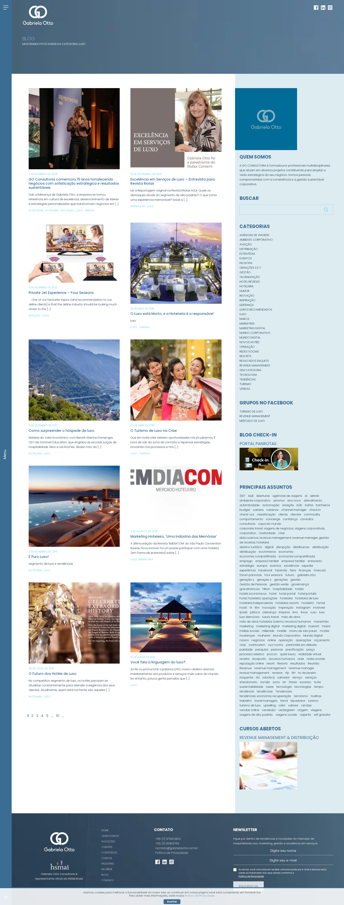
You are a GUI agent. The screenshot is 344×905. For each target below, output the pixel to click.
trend (284, 701)
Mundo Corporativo (255, 333)
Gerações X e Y (250, 268)
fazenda (281, 570)
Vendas (245, 389)
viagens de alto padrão (256, 715)
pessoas (277, 649)
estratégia (247, 566)
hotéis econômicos (253, 594)
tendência (247, 691)
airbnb (314, 496)
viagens (316, 710)
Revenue (246, 668)
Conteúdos (109, 852)
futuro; (290, 575)
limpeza (284, 612)
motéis (324, 631)
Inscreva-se (248, 886)
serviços (311, 677)
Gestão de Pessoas (253, 584)
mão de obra (290, 617)
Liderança (247, 305)
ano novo (294, 500)
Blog (104, 875)
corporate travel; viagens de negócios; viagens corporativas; (282, 528)
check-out (247, 514)
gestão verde (279, 584)
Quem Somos (110, 836)
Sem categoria (250, 370)
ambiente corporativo (255, 500)
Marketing (146, 559)
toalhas (316, 696)
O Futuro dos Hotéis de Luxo (53, 674)
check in (315, 510)
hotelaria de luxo (307, 598)
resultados (297, 663)
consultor (307, 519)
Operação (247, 347)
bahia (309, 505)
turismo (313, 701)
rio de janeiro (307, 673)
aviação (288, 505)
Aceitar (172, 901)
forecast (320, 570)
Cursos (106, 858)
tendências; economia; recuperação (265, 696)
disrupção (283, 547)
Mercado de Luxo (252, 421)
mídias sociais (249, 631)
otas (243, 645)
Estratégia (36, 210)
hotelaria (286, 598)
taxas (270, 687)
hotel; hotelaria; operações (258, 598)
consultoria (247, 524)
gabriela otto (306, 575)
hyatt (243, 608)
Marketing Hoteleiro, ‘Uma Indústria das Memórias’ (173, 536)
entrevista (315, 561)
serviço (297, 677)
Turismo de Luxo (251, 411)
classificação (266, 514)
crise (281, 533)
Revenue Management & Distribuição (279, 737)
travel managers (266, 701)
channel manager (294, 510)
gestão (295, 580)
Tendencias (283, 691)
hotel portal (287, 594)
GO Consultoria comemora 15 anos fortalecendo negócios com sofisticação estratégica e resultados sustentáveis (74, 183)
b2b (299, 505)
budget (245, 510)
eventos (275, 566)
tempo (318, 687)
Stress (293, 682)
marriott (313, 626)
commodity (312, 514)
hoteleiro (308, 603)
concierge (273, 519)
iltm (257, 608)
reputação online (252, 663)
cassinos (272, 510)
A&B (251, 496)
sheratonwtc (248, 682)
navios (244, 640)
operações (303, 640)
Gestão (245, 272)
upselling (269, 705)
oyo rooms (275, 645)
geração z (264, 580)
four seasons (273, 575)
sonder (265, 682)
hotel (272, 594)
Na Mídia (106, 869)
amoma (279, 500)
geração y (247, 580)
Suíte (317, 682)
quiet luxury (288, 654)
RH (293, 673)
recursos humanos (282, 659)
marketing (247, 626)
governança (300, 584)
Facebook (265, 570)
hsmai (321, 603)
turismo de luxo (250, 705)
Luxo (80, 210)
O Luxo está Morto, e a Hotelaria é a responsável (172, 314)
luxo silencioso (250, 617)
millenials (268, 631)
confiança (290, 519)
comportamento (251, 519)
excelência (291, 566)
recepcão (259, 659)
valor (281, 705)
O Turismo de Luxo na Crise (153, 431)
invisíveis (319, 608)
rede (301, 659)
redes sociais (316, 659)
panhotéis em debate (301, 645)
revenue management (270, 668)
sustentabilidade (251, 687)
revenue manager (301, 668)
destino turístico (251, 547)
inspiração (286, 608)
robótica (268, 677)
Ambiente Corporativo (256, 240)
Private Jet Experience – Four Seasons (61, 293)
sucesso (305, 682)
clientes (295, 514)
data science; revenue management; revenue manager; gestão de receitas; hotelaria (284, 540)
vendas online (249, 710)
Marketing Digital (252, 328)
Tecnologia (248, 375)
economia (286, 552)
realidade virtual (309, 654)
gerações (281, 580)
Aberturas (263, 496)
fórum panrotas (251, 575)
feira (293, 570)
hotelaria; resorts (287, 603)
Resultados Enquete (254, 361)
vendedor (269, 710)
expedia (307, 566)
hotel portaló (307, 594)
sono (276, 682)
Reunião (313, 663)
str (284, 682)
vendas (306, 705)
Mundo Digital (250, 337)
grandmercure (250, 589)
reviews (277, 673)
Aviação (35, 315)
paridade (246, 649)
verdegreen (286, 710)
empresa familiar (267, 561)
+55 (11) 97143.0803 (168, 838)
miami (326, 626)
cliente (283, 514)
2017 (242, 496)
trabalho (246, 701)
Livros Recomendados (256, 310)
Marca (89, 210)
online (271, 640)
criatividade (267, 533)
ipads (243, 612)
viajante (305, 715)
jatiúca (255, 612)
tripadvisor (297, 701)
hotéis (299, 589)
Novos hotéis (249, 342)
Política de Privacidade (171, 852)
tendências (265, 691)
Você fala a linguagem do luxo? (157, 662)
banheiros (323, 505)
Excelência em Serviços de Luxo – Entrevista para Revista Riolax (172, 181)
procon (272, 654)
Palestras (107, 863)
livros (304, 612)
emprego (246, 561)
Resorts (245, 356)
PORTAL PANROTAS (258, 444)
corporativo (248, 533)
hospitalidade (282, 589)
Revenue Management (255, 365)
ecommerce (267, 552)
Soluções (108, 841)
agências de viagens (287, 496)
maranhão (321, 622)
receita (244, 659)
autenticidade (250, 505)
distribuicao (301, 547)
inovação (269, 608)
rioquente (246, 677)
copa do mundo (269, 524)
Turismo (144, 327)
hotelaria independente (256, 603)
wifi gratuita (322, 715)
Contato (107, 880)
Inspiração (138, 206)
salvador (283, 677)
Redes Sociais (249, 351)
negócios (258, 640)
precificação (295, 649)
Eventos (246, 258)
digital (269, 547)
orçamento (322, 640)
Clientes (106, 847)
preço (310, 649)
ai (306, 496)
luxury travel (270, 617)
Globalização (250, 277)
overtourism (257, 645)
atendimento (313, 500)
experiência (248, 570)
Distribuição (249, 249)
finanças (305, 570)
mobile (281, 631)
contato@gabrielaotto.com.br (176, 848)
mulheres (264, 635)
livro (295, 612)
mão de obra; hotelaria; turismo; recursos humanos (275, 622)
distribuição (320, 547)
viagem (302, 710)
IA (251, 608)
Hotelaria (52, 210)
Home (105, 830)
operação (286, 640)
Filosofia (246, 263)
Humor (244, 291)
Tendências (248, 379)
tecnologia (284, 687)
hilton (266, 589)
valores (293, 705)
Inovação (68, 210)
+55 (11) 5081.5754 (167, 843)
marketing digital (268, 626)
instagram (303, 608)
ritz (258, 677)
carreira (258, 510)
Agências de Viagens (254, 235)
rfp (287, 673)
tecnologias (302, 687)
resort (271, 663)
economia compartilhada (258, 556)
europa (262, 566)
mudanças (247, 635)
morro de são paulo (303, 631)
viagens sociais (286, 715)
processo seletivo (252, 654)
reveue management (254, 673)
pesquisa (261, 649)
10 (57, 715)
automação (271, 505)
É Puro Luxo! (39, 557)
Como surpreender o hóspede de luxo (61, 431)
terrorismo (301, 696)
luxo (322, 612)
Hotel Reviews (250, 282)
